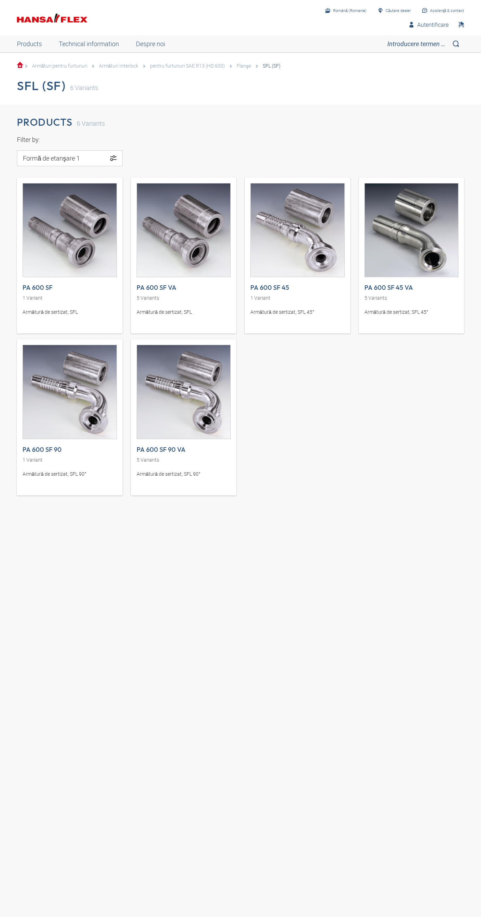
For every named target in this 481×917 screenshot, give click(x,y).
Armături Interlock (118, 65)
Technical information (89, 43)
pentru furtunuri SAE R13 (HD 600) (187, 65)
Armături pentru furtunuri (59, 65)
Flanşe (244, 65)
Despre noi (150, 43)
